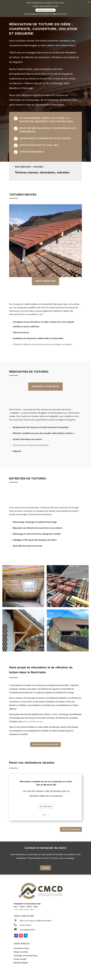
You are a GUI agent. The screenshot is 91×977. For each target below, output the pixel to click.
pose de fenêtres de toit (32, 722)
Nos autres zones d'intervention (45, 744)
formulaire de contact (45, 10)
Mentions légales (21, 963)
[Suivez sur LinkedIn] (25, 936)
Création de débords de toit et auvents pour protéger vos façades (42, 344)
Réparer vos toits (21, 952)
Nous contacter (45, 281)
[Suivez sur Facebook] (16, 936)
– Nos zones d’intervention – (25, 909)
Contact (45, 868)
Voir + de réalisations (71, 829)
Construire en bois (21, 948)
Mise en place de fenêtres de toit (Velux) (31, 445)
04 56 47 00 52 (25, 925)
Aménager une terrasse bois (25, 956)
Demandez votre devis (45, 386)
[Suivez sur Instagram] (21, 936)
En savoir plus (46, 806)
